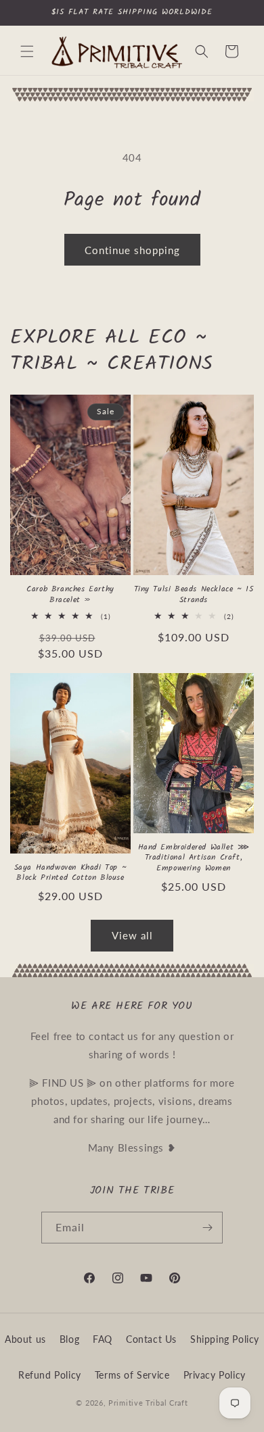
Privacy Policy (214, 1375)
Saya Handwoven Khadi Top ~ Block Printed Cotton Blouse (70, 872)
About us (25, 1339)
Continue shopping (132, 250)
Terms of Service (132, 1375)
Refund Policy (49, 1375)
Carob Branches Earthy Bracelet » (70, 594)
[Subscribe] (207, 1227)
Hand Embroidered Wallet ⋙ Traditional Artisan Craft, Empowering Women (194, 858)
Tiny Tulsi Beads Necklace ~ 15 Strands (194, 594)
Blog (69, 1339)
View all (132, 935)
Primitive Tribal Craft (148, 1402)
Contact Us (151, 1339)
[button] (27, 51)
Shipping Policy (224, 1339)
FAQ (102, 1339)
